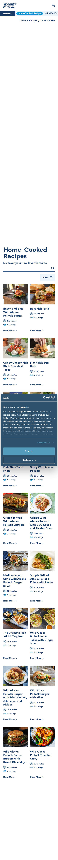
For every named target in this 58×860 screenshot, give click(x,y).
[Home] (9, 5)
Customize (27, 460)
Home (23, 20)
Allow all (29, 451)
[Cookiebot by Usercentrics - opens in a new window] (43, 398)
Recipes (7, 13)
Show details (43, 442)
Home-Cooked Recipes (29, 13)
